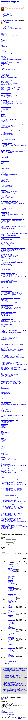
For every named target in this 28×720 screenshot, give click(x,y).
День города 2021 (4, 108)
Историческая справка (5, 42)
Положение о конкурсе (6, 70)
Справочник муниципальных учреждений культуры (12, 391)
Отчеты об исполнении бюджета (8, 243)
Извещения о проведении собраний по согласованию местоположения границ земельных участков (12, 350)
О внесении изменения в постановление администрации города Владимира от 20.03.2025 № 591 (12, 658)
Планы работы (4, 135)
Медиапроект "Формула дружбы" (8, 80)
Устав (2, 41)
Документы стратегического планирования (10, 237)
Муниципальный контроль (7, 319)
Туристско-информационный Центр (9, 412)
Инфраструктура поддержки (7, 271)
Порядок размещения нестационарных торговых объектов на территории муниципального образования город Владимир (14, 262)
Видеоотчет (3, 57)
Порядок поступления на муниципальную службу (12, 124)
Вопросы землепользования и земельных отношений (12, 345)
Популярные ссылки (5, 666)
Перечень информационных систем (8, 139)
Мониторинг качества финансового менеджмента (12, 246)
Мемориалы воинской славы (7, 32)
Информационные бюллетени (7, 204)
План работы (3, 326)
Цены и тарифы (4, 299)
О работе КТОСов (5, 64)
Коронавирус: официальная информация (10, 193)
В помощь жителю (5, 300)
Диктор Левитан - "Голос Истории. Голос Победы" (12, 35)
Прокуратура (3, 209)
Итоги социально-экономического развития (10, 255)
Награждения (4, 132)
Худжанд (2, 453)
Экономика (3, 252)
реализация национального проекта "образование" (12, 488)
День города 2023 (4, 110)
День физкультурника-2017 (7, 96)
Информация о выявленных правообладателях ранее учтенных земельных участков (12, 363)
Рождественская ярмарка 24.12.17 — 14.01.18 (11, 98)
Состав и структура (5, 121)
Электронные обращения (6, 199)
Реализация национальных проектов (9, 472)
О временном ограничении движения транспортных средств (11, 608)
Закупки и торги (4, 454)
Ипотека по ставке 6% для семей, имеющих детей (12, 225)
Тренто (2, 428)
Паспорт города (4, 257)
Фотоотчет (3, 56)
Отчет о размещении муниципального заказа (11, 460)
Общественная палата (5, 65)
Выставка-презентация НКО (7, 53)
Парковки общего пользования (7, 313)
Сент (2, 431)
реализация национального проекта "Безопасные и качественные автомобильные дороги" (12, 509)
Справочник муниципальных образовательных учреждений (14, 395)
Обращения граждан (7, 15)
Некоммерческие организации (7, 48)
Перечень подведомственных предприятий (10, 292)
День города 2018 (4, 102)
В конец (11, 663)
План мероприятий (5, 74)
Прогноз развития (5, 238)
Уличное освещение (5, 316)
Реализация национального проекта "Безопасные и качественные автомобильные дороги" (12, 499)
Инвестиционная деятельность (7, 328)
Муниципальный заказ (6, 455)
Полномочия (3, 116)
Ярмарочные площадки (6, 264)
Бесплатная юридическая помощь (8, 228)
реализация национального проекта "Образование (12, 478)
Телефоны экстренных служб (7, 206)
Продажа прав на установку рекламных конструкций (12, 470)
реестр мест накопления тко (7, 288)
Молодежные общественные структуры (9, 418)
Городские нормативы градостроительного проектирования (14, 369)
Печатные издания (5, 81)
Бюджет (2, 240)
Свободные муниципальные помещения (9, 274)
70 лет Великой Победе (6, 47)
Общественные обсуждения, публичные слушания (12, 151)
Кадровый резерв (4, 127)
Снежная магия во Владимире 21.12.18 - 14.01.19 (11, 103)
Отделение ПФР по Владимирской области (10, 231)
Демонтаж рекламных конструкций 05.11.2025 (11, 321)
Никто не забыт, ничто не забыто (8, 29)
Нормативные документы (6, 156)
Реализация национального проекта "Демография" (12, 497)
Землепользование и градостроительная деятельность (12, 344)
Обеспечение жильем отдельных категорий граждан (12, 219)
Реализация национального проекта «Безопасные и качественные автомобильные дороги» (12, 520)
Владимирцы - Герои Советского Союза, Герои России (13, 28)
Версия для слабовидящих (13, 1)
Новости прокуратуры (5, 212)
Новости (2, 25)
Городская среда (4, 289)
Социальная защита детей (6, 397)
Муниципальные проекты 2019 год (8, 515)
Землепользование (5, 355)
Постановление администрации (8, 69)
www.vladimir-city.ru (5, 698)
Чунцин (2, 443)
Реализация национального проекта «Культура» (11, 518)
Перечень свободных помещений (8, 280)
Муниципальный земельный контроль (9, 356)
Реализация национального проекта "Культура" (11, 503)
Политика (19, 718)
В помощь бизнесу (5, 270)
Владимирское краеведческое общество (9, 77)
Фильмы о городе (4, 82)
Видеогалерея (4, 34)
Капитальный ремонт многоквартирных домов (11, 308)
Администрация (8, 20)
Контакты (3, 55)
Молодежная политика (6, 413)
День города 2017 (4, 97)
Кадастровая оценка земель (7, 361)
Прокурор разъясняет (5, 213)
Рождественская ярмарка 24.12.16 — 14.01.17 (11, 95)
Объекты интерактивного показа (8, 406)
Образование (3, 394)
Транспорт (3, 283)
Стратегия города (7, 16)
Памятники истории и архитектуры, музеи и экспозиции (13, 404)
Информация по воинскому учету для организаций (12, 327)
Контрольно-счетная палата (7, 152)
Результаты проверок (5, 138)
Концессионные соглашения (7, 303)
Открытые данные (5, 181)
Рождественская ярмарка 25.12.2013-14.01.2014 (11, 87)
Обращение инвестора (5, 339)
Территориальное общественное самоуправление (11, 59)
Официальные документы (6, 133)
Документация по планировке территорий (10, 374)
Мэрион (2, 434)
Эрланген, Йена (4, 424)
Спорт (2, 398)
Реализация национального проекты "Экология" (11, 513)
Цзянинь (2, 442)
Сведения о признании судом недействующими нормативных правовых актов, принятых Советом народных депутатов (12, 149)
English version (4, 1)
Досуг (2, 408)
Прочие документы (5, 159)
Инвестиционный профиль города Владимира (11, 332)
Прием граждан (4, 210)
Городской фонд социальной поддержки (9, 229)
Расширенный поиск (5, 4)
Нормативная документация (7, 524)
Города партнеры (4, 422)
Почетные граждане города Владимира (9, 83)
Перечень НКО (4, 51)
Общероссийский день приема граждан (9, 201)
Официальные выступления (7, 134)
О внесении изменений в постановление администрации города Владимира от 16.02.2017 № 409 (12, 639)
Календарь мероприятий (6, 392)
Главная (2, 20)
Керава (2, 435)
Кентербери (3, 425)
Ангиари (2, 426)
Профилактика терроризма (6, 186)
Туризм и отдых (4, 403)
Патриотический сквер (6, 36)
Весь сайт (4, 3)
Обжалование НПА (5, 531)
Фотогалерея (3, 33)
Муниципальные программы (7, 239)
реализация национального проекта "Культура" (11, 481)
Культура (2, 389)
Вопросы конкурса (5, 75)
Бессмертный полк (5, 26)
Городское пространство (6, 411)
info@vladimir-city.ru (5, 710)
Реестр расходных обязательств (7, 245)
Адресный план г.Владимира (7, 376)
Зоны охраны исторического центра (9, 377)
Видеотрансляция (4, 182)
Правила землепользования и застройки (9, 370)
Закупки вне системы (5, 464)
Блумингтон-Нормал (5, 432)
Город (2, 39)
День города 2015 (4, 90)
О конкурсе (3, 68)
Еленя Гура (3, 438)
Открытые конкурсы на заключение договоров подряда (13, 294)
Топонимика (3, 380)
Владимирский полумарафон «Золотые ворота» (11, 101)
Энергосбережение (5, 301)
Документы (5, 18)
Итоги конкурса (4, 76)
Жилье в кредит (4, 222)
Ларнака (2, 448)
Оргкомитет (3, 71)
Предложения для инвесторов (7, 338)
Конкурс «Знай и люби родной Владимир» (10, 66)
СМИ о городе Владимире (6, 111)
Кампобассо (3, 427)
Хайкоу (2, 441)
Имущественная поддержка (7, 275)
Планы (2, 162)
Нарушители (3, 320)
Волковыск (3, 447)
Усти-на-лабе (3, 439)
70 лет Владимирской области (7, 88)
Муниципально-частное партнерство (9, 340)
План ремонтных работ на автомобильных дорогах (12, 317)
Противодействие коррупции (7, 187)
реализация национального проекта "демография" (12, 489)
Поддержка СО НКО (5, 170)
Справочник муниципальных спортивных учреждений (13, 399)
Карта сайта (7, 694)
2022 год (2, 486)
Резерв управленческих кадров (7, 128)
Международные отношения (7, 421)
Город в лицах (4, 46)
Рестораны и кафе (4, 409)
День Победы (6, 22)
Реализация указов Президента (7, 258)
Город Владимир (7, 13)
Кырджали (3, 440)
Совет (2, 140)
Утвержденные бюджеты (6, 242)
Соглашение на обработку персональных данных (11, 525)
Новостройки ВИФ (5, 224)
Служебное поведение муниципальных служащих (12, 130)
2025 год (2, 474)
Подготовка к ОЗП (5, 287)
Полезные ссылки (4, 58)
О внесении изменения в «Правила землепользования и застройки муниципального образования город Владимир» (12, 599)
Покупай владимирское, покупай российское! (11, 260)
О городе (3, 40)
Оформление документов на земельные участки (11, 354)
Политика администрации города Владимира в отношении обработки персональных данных (14, 527)
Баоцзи (2, 445)
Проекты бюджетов (5, 244)
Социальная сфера (5, 388)
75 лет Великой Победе (6, 107)
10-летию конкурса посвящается (8, 78)
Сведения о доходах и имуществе (8, 144)
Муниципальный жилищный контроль (9, 310)
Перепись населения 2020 (6, 322)
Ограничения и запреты (6, 131)
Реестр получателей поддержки (8, 273)
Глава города (3, 114)
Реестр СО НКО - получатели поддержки (10, 175)
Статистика (13, 694)
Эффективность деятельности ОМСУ (9, 256)
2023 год (2, 477)
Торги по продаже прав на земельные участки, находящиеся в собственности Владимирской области (14, 468)
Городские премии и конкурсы (7, 393)
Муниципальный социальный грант (9, 52)
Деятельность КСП (5, 161)
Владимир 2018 (4, 100)
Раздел (9, 3)
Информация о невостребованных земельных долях (12, 357)
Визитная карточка (5, 120)
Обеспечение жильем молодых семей (9, 217)
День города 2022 (4, 109)
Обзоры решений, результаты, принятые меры (11, 198)
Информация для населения (7, 192)
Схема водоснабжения (5, 306)
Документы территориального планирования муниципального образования (11, 368)
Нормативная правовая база (7, 61)
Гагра (2, 452)
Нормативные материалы (6, 324)
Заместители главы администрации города (10, 119)
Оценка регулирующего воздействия (9, 267)
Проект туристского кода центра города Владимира (12, 112)
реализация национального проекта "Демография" (12, 479)
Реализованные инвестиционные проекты (10, 337)
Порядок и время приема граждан (8, 197)
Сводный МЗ (3, 457)
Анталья (2, 450)
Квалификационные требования (8, 126)
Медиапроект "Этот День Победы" (8, 30)
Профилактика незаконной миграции (9, 191)
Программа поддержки (6, 269)
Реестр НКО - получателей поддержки (9, 420)
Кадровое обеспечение (6, 122)
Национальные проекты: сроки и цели (9, 473)
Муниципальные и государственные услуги (10, 202)
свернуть (2, 693)
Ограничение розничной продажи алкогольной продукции (14, 276)
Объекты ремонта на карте (6, 291)
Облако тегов (13, 666)
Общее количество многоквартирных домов (10, 298)
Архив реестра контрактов (6, 461)
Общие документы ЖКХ (6, 315)
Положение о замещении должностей (9, 125)
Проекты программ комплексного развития (10, 309)
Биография (3, 115)
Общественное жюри (5, 73)
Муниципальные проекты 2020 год (8, 504)
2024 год (2, 476)
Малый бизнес (6, 14)
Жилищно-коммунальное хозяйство (8, 286)
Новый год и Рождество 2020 (7, 105)
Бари (2, 429)
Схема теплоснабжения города (7, 305)
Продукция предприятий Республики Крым (10, 265)
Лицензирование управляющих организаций (11, 307)
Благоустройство (4, 314)
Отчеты (2, 163)
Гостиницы (3, 410)
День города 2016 (4, 94)
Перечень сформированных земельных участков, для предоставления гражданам (12, 359)
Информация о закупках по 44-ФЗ (8, 459)
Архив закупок (4, 463)
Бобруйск (3, 446)
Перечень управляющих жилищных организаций (12, 293)
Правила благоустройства (6, 378)
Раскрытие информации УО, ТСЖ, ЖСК (10, 302)
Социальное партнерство (6, 282)
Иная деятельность (5, 168)
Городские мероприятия (6, 85)
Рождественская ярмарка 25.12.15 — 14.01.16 (11, 91)
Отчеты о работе (4, 137)
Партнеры (3, 471)
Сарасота (3, 433)
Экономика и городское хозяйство (8, 235)
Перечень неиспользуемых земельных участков (11, 281)
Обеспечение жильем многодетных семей (10, 216)
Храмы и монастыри (5, 405)
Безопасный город (5, 184)
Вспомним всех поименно (6, 27)
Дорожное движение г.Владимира (8, 312)
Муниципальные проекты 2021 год (8, 495)
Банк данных (3, 529)
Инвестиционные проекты (6, 336)
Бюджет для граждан (5, 251)
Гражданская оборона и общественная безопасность (12, 203)
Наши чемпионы (4, 400)
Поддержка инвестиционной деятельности (10, 341)
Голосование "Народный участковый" (9, 232)
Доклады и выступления (6, 167)
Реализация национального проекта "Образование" (12, 496)
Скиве (2, 436)
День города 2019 (4, 104)
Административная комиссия (7, 285)
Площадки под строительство (7, 279)
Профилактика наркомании (7, 185)
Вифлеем (3, 449)
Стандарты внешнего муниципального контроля (11, 158)
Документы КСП (4, 157)
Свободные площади (5, 277)
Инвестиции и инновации (6, 254)
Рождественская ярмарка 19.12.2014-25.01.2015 (11, 89)
